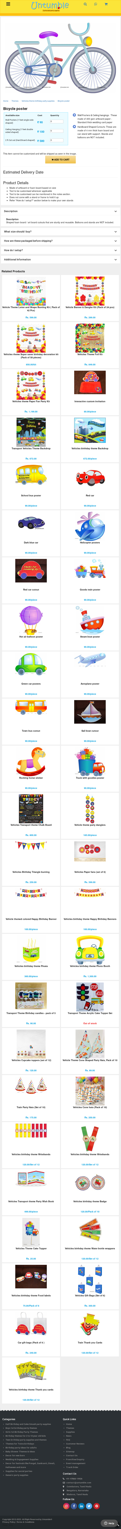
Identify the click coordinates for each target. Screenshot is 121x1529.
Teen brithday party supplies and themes (26, 1440)
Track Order (72, 1467)
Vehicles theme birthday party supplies (38, 100)
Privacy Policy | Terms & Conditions (18, 1522)
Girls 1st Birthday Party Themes (22, 1432)
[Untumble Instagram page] (66, 1506)
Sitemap (70, 1451)
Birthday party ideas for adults (21, 1447)
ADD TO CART (61, 159)
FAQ (68, 1440)
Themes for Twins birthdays (20, 1444)
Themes (15, 100)
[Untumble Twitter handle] (89, 1506)
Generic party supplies (17, 1475)
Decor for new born (15, 1455)
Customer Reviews (75, 1444)
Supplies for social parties (19, 1471)
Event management (75, 1463)
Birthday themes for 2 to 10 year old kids (26, 1436)
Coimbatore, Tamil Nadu (79, 1486)
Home (5, 100)
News (68, 1436)
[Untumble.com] (50, 7)
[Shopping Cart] (107, 4)
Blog (68, 1447)
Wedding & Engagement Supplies (22, 1459)
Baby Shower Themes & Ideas (20, 1451)
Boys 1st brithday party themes (21, 1428)
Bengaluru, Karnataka (78, 1490)
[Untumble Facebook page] (74, 1506)
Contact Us (71, 1455)
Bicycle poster (64, 100)
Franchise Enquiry (75, 1459)
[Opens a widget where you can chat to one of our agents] (109, 1523)
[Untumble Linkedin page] (81, 1506)
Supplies (70, 1432)
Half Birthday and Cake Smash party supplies (28, 1424)
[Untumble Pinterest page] (96, 1506)
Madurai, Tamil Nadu (77, 1494)
